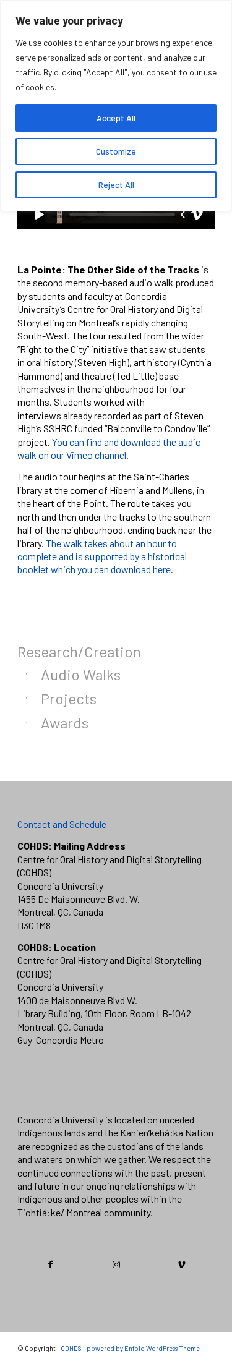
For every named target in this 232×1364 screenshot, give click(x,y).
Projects (69, 698)
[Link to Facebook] (51, 1264)
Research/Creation (79, 651)
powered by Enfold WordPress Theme (143, 1348)
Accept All (116, 118)
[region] (116, 105)
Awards (64, 722)
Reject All (116, 184)
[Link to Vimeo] (181, 1264)
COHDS (71, 1348)
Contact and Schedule (61, 824)
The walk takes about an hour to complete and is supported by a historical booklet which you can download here (102, 556)
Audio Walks (81, 674)
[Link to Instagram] (116, 1264)
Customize (116, 151)
